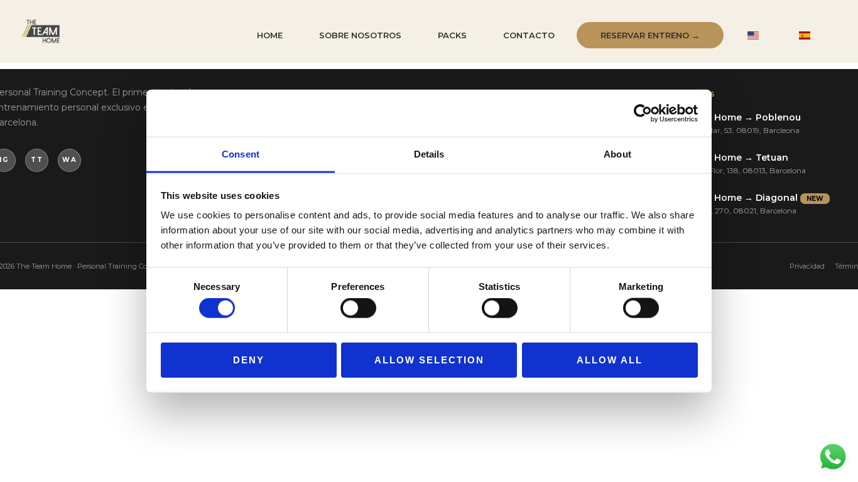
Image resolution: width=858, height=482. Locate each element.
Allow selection (429, 359)
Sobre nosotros (360, 35)
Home (270, 35)
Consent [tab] (240, 154)
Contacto (529, 35)
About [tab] (617, 154)
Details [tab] (429, 154)
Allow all (610, 359)
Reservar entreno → (650, 35)
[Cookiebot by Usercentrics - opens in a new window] (643, 113)
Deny (248, 359)
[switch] (358, 308)
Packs (452, 35)
